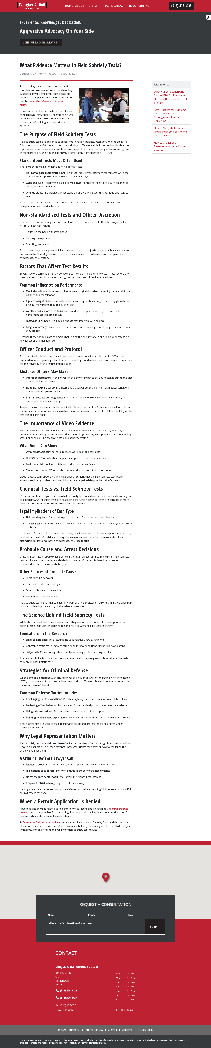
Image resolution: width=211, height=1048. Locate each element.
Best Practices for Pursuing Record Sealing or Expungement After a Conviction (170, 115)
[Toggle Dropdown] (99, 6)
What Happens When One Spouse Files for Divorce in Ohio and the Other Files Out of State (170, 97)
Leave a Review (64, 1010)
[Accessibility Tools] (208, 17)
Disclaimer (127, 1029)
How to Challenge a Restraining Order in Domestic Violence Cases (171, 146)
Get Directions (124, 1010)
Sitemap (112, 1029)
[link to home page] (32, 6)
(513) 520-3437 (68, 997)
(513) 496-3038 (68, 990)
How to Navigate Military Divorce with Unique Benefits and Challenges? (171, 131)
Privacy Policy (145, 1029)
